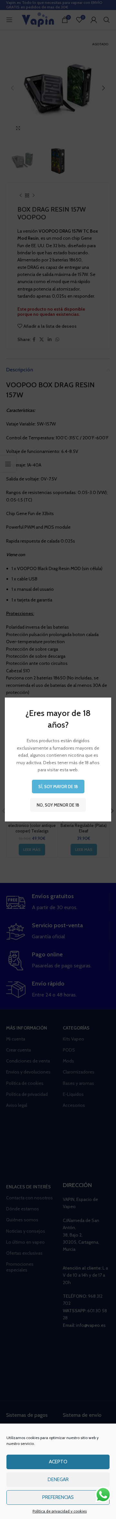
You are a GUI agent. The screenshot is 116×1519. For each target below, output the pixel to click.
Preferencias (58, 1497)
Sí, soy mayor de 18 (58, 786)
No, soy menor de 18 (58, 805)
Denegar (58, 1479)
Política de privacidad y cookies (60, 1511)
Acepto (58, 1462)
